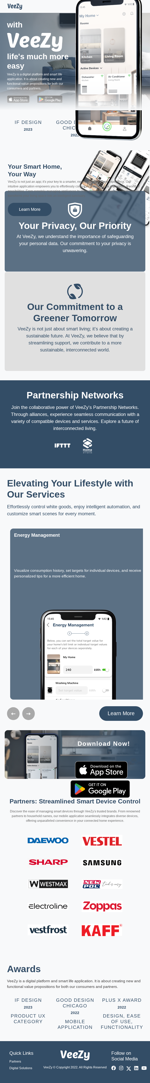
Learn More (29, 209)
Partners (15, 1061)
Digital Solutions (20, 1068)
